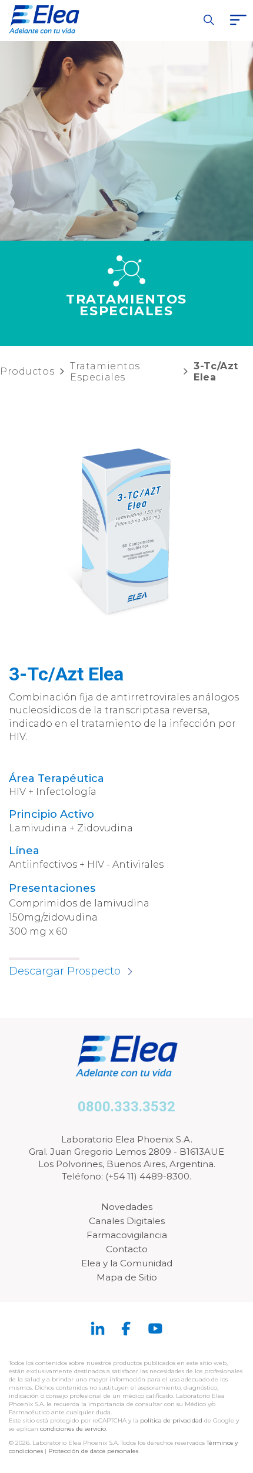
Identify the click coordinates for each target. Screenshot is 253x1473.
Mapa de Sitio (126, 1277)
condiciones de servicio (73, 1428)
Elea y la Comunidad (126, 1263)
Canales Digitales (127, 1220)
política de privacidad (172, 1420)
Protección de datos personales (93, 1451)
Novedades (126, 1206)
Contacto (127, 1249)
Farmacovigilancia (126, 1235)
